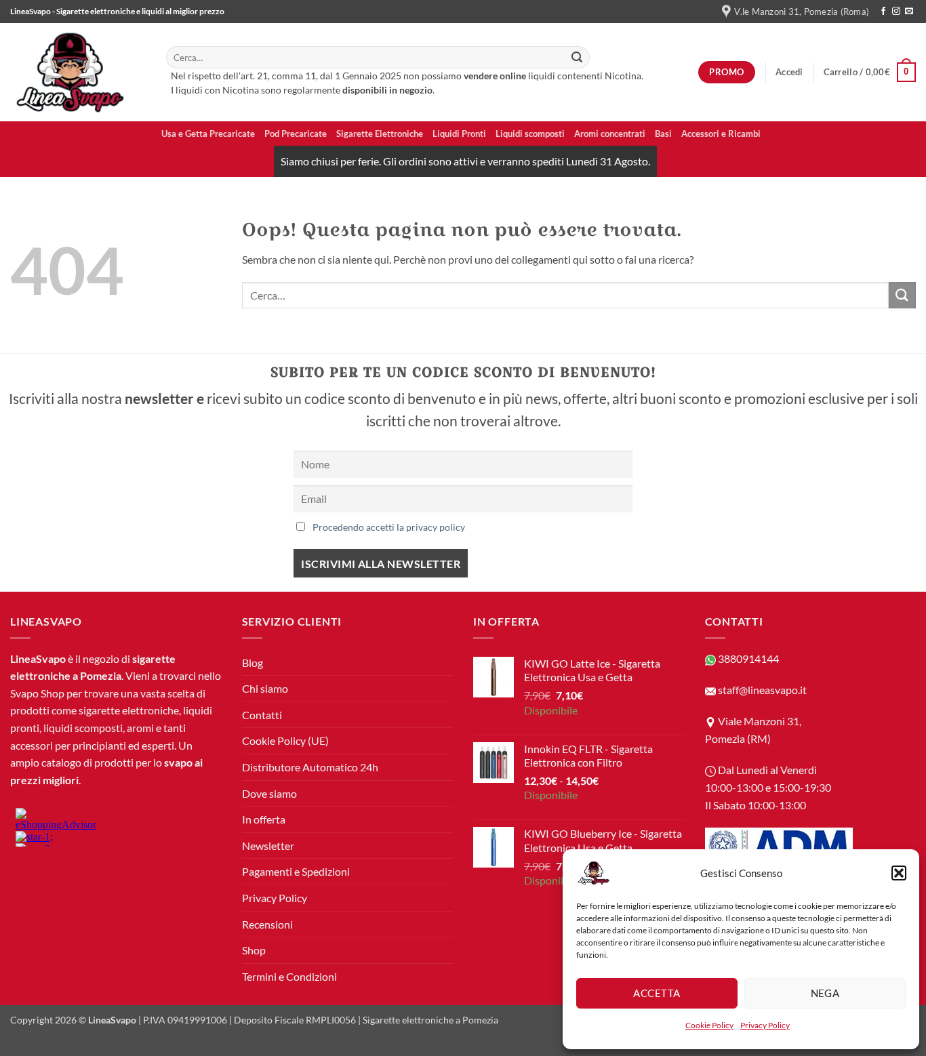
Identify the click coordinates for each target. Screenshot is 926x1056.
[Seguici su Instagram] (896, 11)
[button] (899, 873)
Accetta (656, 993)
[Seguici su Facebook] (883, 11)
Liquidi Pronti (459, 133)
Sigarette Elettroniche (379, 133)
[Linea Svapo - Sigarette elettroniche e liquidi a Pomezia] (78, 72)
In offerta (263, 819)
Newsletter (268, 845)
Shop (254, 949)
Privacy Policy (765, 1025)
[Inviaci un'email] (909, 11)
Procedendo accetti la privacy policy (389, 527)
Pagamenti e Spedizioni (296, 871)
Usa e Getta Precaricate (208, 133)
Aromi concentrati (609, 133)
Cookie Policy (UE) (285, 740)
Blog (252, 662)
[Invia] (576, 57)
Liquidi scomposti (530, 133)
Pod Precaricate (295, 133)
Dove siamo (269, 793)
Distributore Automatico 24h (310, 766)
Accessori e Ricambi (721, 133)
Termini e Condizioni (289, 976)
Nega (825, 993)
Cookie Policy (709, 1025)
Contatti (262, 714)
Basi (663, 133)
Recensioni (267, 924)
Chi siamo (265, 688)
